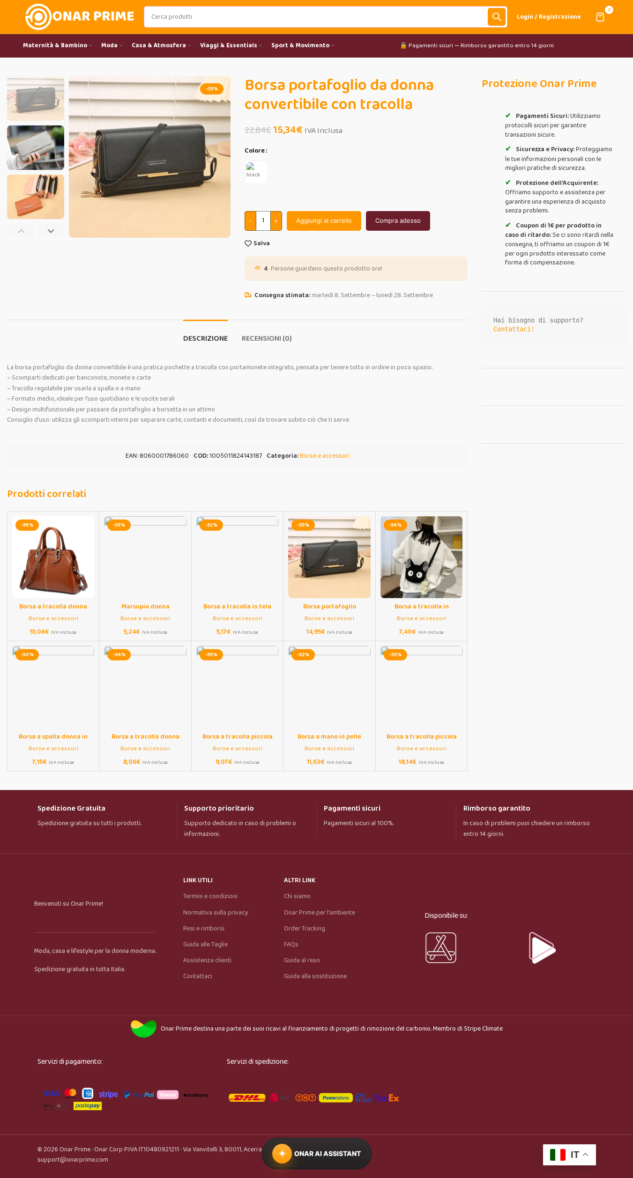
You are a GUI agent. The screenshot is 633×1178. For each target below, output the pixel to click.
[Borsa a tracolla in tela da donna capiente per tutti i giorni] (237, 557)
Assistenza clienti (207, 960)
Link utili (198, 880)
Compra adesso (398, 220)
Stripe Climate (483, 1029)
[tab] (205, 334)
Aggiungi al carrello (324, 220)
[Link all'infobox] (103, 816)
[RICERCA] (497, 17)
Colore (255, 151)
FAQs (291, 944)
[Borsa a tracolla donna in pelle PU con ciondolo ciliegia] (145, 687)
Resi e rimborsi (203, 928)
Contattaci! (514, 329)
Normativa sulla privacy (215, 912)
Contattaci (197, 976)
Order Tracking (304, 928)
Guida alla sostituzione (315, 976)
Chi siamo (297, 896)
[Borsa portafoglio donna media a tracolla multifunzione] (329, 557)
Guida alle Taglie (205, 944)
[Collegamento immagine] (125, 1097)
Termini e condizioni (210, 896)
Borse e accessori (325, 456)
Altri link (299, 880)
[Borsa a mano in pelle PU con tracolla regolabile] (329, 687)
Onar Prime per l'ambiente (319, 912)
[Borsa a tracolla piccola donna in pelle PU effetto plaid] (421, 687)
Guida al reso (302, 960)
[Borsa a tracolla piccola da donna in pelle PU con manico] (237, 687)
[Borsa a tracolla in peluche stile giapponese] (421, 557)
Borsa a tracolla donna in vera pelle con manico (53, 611)
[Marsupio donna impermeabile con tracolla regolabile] (145, 557)
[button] (21, 231)
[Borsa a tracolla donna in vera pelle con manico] (53, 557)
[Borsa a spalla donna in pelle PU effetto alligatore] (53, 687)
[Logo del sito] (78, 16)
